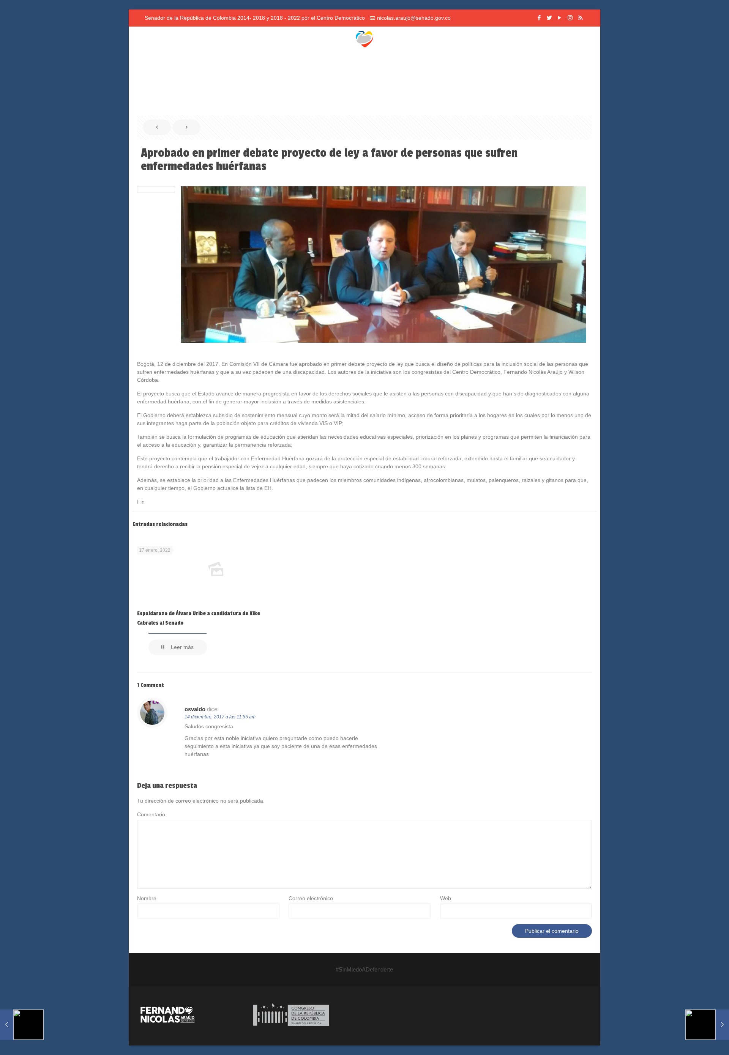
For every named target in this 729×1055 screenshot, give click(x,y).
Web (445, 898)
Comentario (151, 814)
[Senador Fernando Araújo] (364, 38)
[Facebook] (539, 17)
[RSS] (580, 17)
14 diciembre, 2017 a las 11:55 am (220, 717)
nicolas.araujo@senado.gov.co (414, 18)
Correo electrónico (311, 898)
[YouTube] (560, 17)
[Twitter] (550, 17)
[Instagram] (570, 17)
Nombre (146, 898)
